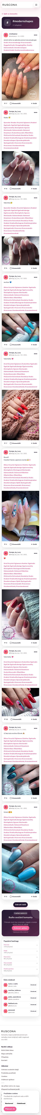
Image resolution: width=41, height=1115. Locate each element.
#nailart (7, 138)
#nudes (13, 123)
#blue (6, 287)
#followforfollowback (12, 135)
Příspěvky (4, 1057)
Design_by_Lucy (15, 111)
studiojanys (13, 34)
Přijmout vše (10, 1109)
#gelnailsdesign (23, 125)
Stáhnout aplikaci (20, 928)
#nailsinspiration (30, 138)
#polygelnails (9, 143)
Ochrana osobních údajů (10, 1070)
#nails (6, 43)
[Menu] (36, 5)
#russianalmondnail (11, 148)
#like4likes (29, 133)
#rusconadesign (15, 43)
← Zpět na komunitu (9, 14)
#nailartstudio (9, 50)
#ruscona (17, 143)
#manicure (7, 133)
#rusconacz (8, 145)
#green (27, 128)
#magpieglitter (21, 45)
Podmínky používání (8, 1073)
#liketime (24, 473)
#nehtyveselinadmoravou (24, 50)
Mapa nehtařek (6, 1054)
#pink (18, 483)
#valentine (26, 364)
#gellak (14, 125)
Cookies (4, 1076)
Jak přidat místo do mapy (10, 1086)
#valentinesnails (18, 133)
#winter (25, 287)
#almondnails (9, 48)
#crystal (20, 123)
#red (5, 364)
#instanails (8, 130)
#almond (26, 130)
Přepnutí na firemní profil (10, 1089)
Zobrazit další (20, 905)
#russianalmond (31, 310)
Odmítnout (21, 1103)
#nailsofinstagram (17, 138)
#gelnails (7, 125)
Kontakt (4, 1060)
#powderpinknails (23, 140)
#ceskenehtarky (18, 145)
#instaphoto (19, 128)
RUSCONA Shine (7, 1050)
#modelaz (24, 135)
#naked (33, 123)
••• (35, 35)
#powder (7, 123)
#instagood (17, 470)
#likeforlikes (8, 298)
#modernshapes (20, 48)
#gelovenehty (9, 128)
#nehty (29, 45)
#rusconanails (26, 43)
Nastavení (9, 1103)
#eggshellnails (9, 45)
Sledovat (33, 985)
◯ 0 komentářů (15, 103)
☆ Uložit (34, 103)
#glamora (27, 123)
